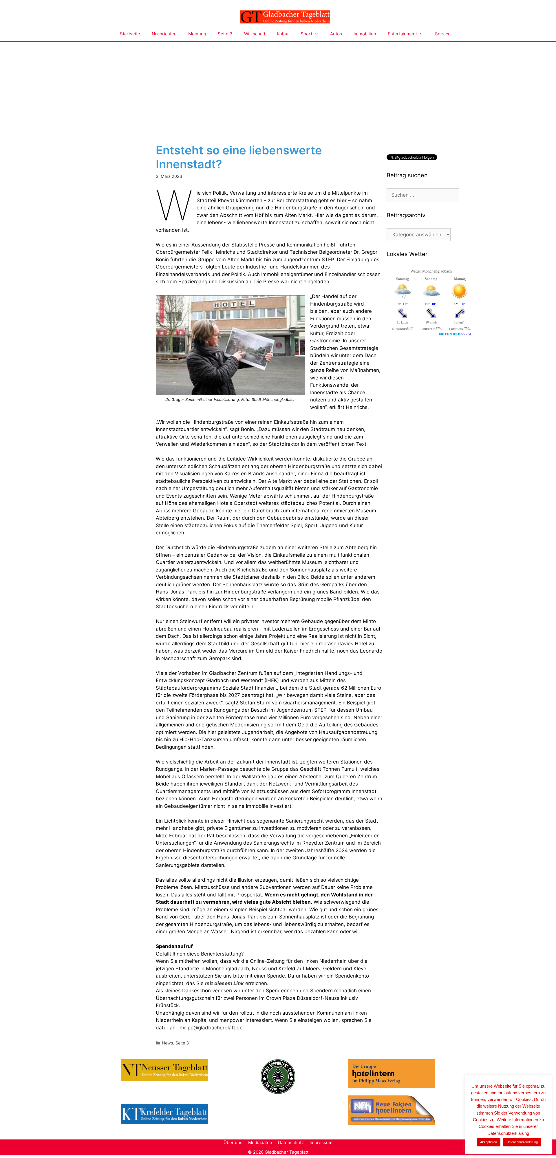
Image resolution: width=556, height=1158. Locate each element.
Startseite (130, 33)
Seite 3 (225, 33)
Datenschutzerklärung (522, 1142)
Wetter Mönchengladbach (431, 271)
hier (342, 200)
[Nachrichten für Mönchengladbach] (285, 17)
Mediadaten (260, 1142)
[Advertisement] (278, 85)
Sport (306, 33)
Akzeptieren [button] (488, 1142)
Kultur (283, 33)
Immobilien (365, 33)
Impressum (321, 1142)
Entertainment (402, 33)
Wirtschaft (254, 33)
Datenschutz (291, 1142)
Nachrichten (164, 33)
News (167, 1042)
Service (443, 33)
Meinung (197, 33)
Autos (336, 33)
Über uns (233, 1142)
